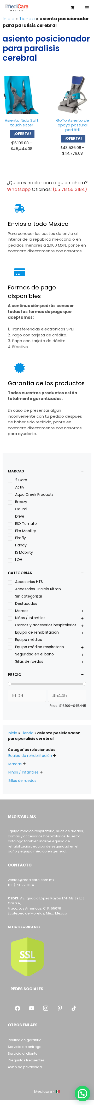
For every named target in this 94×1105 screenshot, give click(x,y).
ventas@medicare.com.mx (31, 879)
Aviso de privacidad (25, 1067)
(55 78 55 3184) (70, 189)
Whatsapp (19, 189)
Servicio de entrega (25, 1046)
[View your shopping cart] (72, 8)
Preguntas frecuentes (26, 1060)
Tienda (27, 19)
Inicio (8, 19)
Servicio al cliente (23, 1053)
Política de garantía (25, 1040)
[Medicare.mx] (16, 8)
